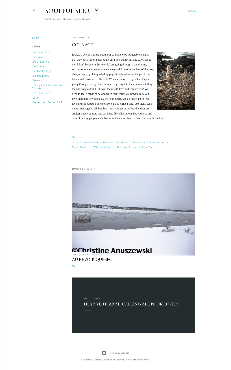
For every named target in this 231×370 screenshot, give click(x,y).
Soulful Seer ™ (72, 10)
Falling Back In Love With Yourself (89, 147)
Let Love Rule (41, 93)
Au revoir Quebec (92, 259)
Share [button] (36, 37)
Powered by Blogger (118, 352)
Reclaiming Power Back (47, 102)
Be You (36, 80)
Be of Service (40, 61)
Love (35, 97)
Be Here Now (41, 52)
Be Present (39, 66)
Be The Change (42, 71)
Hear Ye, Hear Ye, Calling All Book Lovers (132, 304)
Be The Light (40, 75)
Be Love (37, 57)
